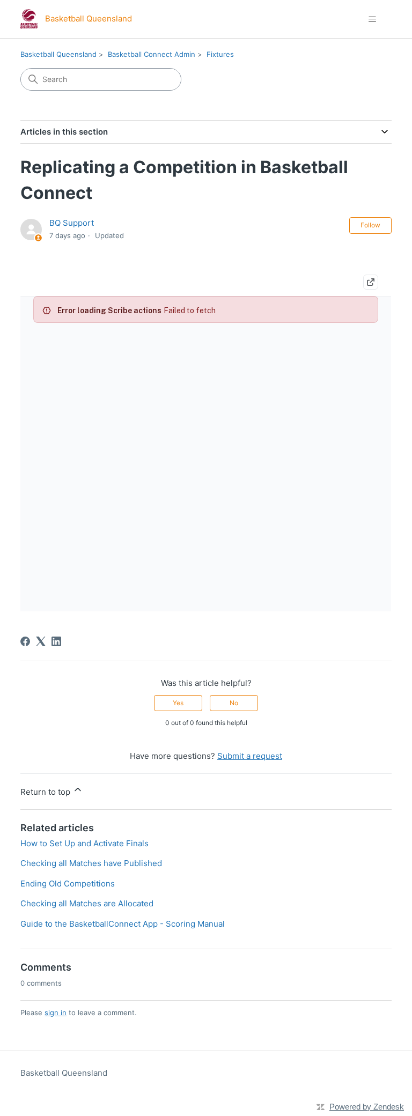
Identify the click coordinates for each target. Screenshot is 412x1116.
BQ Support (71, 223)
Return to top (46, 792)
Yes (178, 703)
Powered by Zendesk (366, 1106)
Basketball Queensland (58, 54)
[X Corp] (41, 641)
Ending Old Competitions (67, 883)
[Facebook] (25, 641)
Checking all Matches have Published (91, 863)
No (234, 703)
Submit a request (249, 756)
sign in (56, 1012)
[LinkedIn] (56, 641)
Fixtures (220, 54)
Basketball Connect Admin (151, 54)
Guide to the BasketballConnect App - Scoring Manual (122, 924)
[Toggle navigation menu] (373, 19)
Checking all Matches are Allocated (86, 903)
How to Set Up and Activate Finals (84, 843)
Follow (370, 225)
